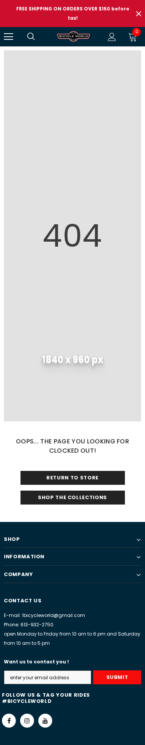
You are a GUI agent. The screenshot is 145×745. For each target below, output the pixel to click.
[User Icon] (112, 37)
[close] (138, 13)
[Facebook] (9, 721)
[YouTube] (45, 721)
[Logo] (73, 36)
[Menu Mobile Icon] (8, 36)
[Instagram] (27, 721)
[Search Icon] (38, 37)
